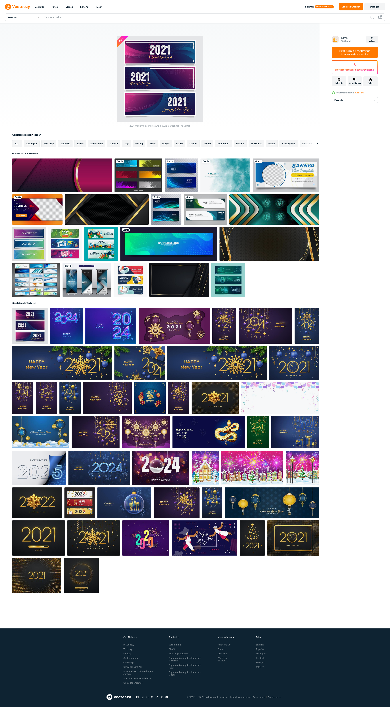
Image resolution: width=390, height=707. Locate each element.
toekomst (256, 143)
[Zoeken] (372, 17)
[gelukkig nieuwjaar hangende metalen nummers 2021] (307, 326)
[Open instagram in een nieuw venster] (142, 697)
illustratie (307, 143)
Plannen (309, 6)
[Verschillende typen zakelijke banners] (36, 280)
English (260, 644)
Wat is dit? (359, 92)
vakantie (65, 143)
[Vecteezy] (17, 7)
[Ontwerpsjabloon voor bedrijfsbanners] (205, 209)
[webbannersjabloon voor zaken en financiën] (286, 175)
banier (80, 143)
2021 (17, 143)
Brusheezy (128, 644)
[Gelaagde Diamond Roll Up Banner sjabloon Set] (87, 280)
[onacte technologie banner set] (130, 280)
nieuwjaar (31, 143)
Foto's (55, 6)
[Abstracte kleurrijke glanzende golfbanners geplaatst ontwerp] (166, 209)
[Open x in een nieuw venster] (162, 697)
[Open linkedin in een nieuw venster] (147, 697)
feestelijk (49, 143)
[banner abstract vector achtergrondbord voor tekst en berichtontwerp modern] (62, 175)
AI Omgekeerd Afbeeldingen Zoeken (138, 672)
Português (261, 653)
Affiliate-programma (179, 653)
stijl (127, 143)
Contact (221, 649)
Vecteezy (127, 649)
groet (153, 143)
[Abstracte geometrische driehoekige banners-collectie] (29, 244)
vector (271, 143)
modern (114, 143)
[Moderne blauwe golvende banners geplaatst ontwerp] (181, 175)
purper (165, 143)
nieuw (207, 143)
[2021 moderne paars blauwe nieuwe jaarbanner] (30, 326)
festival (240, 143)
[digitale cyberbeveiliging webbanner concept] (228, 280)
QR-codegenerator (132, 682)
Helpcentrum (224, 644)
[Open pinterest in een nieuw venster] (152, 697)
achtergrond (288, 143)
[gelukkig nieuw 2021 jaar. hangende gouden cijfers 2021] (217, 363)
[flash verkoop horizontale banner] (65, 244)
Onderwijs (128, 662)
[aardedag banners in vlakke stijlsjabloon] (101, 244)
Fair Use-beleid (274, 697)
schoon (193, 143)
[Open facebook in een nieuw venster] (137, 697)
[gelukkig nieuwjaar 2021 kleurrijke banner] (79, 502)
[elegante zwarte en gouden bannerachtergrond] (107, 209)
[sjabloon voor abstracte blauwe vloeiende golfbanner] (168, 244)
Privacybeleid (259, 697)
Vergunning (175, 644)
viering (139, 143)
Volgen (372, 41)
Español (260, 649)
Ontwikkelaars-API (132, 666)
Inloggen (374, 6)
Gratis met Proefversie (354, 52)
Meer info (338, 100)
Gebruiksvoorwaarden (240, 697)
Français (260, 662)
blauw (179, 143)
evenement (223, 143)
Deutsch (260, 658)
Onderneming (130, 658)
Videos (69, 6)
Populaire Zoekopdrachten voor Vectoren (185, 659)
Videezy (127, 653)
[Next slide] (315, 143)
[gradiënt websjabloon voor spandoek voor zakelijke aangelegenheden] (37, 209)
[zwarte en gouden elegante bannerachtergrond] (269, 244)
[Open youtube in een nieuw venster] (167, 697)
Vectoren (39, 6)
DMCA (172, 649)
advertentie (96, 143)
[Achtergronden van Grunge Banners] (138, 175)
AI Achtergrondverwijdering (137, 678)
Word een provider (223, 659)
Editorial (84, 6)
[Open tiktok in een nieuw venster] (157, 697)
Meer (99, 6)
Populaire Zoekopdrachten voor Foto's (185, 666)
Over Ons (222, 653)
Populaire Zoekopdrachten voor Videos (185, 673)
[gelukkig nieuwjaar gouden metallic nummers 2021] (139, 363)
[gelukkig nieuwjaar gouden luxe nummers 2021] (293, 538)
